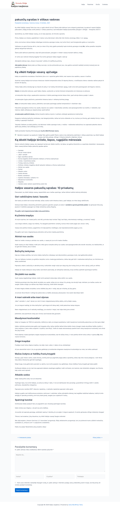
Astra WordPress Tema (76, 505)
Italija (83, 4)
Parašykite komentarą (21, 23)
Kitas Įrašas (97, 437)
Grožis (98, 4)
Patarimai (90, 4)
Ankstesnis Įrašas (24, 437)
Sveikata (105, 4)
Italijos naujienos (19, 6)
